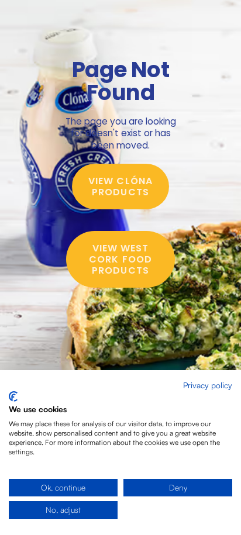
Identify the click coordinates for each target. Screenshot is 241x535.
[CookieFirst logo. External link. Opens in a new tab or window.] (13, 396)
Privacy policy (207, 385)
